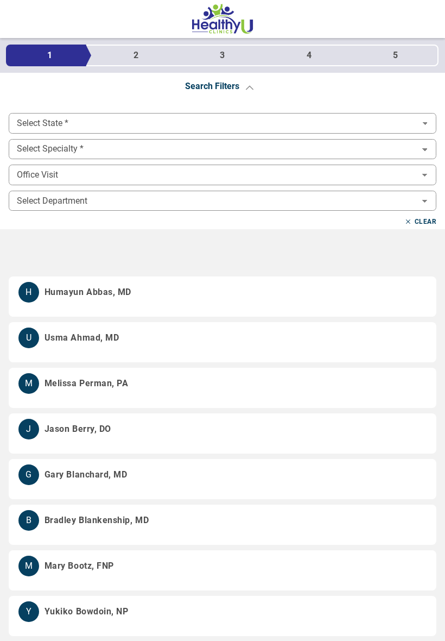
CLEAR (425, 221)
